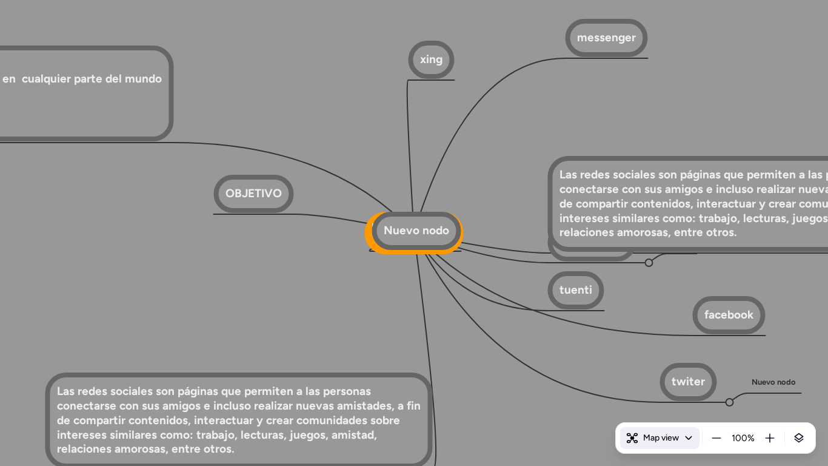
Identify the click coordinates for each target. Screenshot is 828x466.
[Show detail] (799, 438)
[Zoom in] (770, 438)
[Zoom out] (716, 438)
